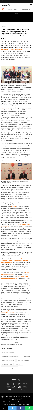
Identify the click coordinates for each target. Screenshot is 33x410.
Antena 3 (8, 384)
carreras (13, 206)
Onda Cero (19, 387)
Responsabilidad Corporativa (9, 368)
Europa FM (25, 387)
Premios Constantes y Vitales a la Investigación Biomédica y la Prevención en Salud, (16, 260)
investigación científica (8, 352)
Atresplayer (16, 390)
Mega (8, 387)
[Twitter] (12, 408)
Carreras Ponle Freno (8, 1)
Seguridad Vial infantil (23, 360)
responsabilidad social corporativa (10, 356)
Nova (25, 384)
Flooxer (23, 390)
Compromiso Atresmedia (8, 360)
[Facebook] (20, 408)
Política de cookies (25, 402)
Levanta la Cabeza (12, 9)
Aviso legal (5, 402)
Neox (19, 384)
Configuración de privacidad (22, 404)
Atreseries (13, 387)
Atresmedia (16, 380)
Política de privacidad (14, 402)
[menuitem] (12, 9)
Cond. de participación (9, 404)
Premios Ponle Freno (18, 1)
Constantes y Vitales (24, 9)
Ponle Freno (4, 49)
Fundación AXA (26, 356)
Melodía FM (9, 390)
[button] (30, 5)
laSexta (13, 384)
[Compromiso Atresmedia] (3, 9)
